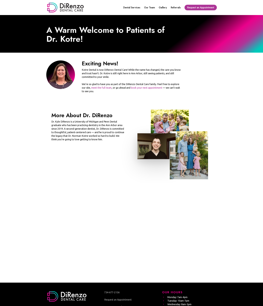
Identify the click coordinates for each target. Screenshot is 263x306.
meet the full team (101, 87)
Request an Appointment (118, 299)
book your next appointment (146, 87)
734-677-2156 (112, 292)
